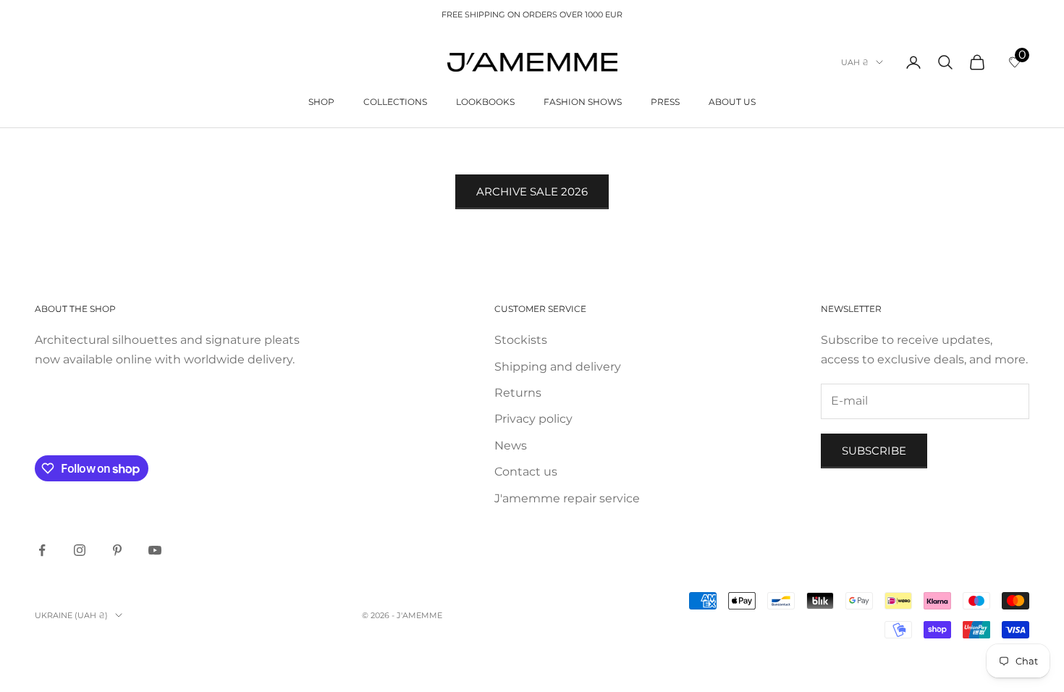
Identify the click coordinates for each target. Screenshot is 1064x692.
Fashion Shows (583, 101)
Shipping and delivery (557, 367)
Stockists (520, 340)
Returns (517, 393)
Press (665, 101)
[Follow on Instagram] (79, 550)
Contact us (525, 471)
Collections (395, 101)
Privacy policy (533, 419)
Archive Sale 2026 (532, 191)
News (510, 445)
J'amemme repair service (567, 498)
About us (732, 101)
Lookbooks (485, 101)
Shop (321, 101)
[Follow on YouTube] (155, 550)
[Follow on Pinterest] (117, 550)
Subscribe (874, 450)
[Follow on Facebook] (42, 550)
